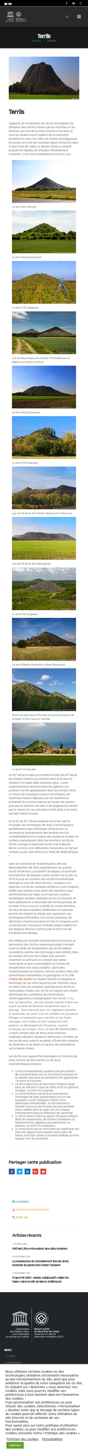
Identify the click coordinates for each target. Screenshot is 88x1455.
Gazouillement (19, 1171)
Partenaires (14, 1362)
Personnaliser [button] (52, 1439)
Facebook (12, 1171)
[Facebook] (66, 3)
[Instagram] (81, 3)
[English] (10, 3)
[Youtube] (73, 3)
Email (43, 1171)
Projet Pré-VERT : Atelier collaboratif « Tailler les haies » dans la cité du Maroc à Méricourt (40, 1279)
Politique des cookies (22, 1439)
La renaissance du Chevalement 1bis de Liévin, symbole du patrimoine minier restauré (40, 1263)
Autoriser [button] (15, 1445)
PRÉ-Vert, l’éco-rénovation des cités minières (39, 1248)
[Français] (6, 3)
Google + (35, 1171)
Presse (11, 1356)
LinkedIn (27, 1171)
